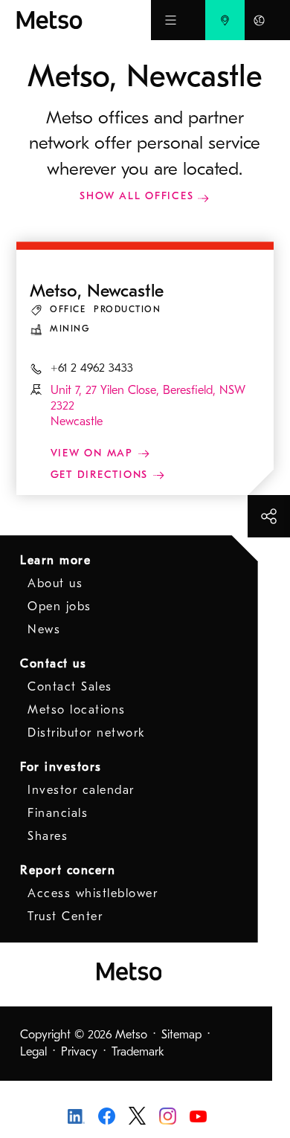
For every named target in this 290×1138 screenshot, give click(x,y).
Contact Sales (70, 687)
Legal (33, 1051)
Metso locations (77, 710)
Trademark (138, 1051)
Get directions (101, 474)
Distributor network (87, 733)
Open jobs (59, 606)
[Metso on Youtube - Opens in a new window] (198, 1115)
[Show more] (269, 516)
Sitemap (181, 1034)
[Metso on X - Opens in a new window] (137, 1115)
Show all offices (136, 196)
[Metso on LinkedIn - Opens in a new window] (76, 1115)
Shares (48, 836)
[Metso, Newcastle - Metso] (84, 20)
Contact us (53, 663)
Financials (58, 813)
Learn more (55, 560)
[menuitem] (225, 20)
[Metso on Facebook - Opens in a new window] (106, 1115)
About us (55, 583)
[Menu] (170, 20)
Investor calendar (81, 790)
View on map (94, 453)
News (44, 629)
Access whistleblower (93, 893)
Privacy (79, 1051)
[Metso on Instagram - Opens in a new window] (167, 1115)
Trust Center (65, 916)
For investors (61, 767)
